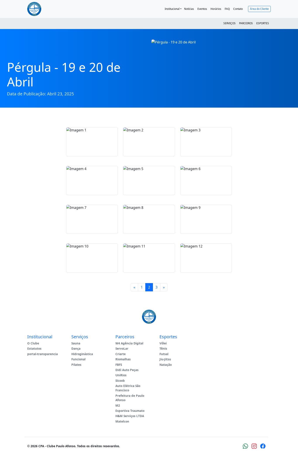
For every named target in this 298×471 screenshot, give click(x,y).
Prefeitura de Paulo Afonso (129, 398)
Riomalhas (123, 359)
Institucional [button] (172, 9)
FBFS (118, 365)
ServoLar (121, 348)
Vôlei (163, 343)
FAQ (227, 9)
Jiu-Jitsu (165, 359)
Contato (238, 9)
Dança (75, 348)
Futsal (163, 354)
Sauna (75, 343)
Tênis (163, 348)
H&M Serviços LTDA (129, 416)
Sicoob (120, 380)
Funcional (78, 359)
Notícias (189, 9)
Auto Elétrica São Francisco (127, 388)
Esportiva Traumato (129, 411)
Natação (165, 365)
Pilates (76, 365)
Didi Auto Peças (127, 370)
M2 (117, 405)
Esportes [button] (262, 23)
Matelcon (122, 421)
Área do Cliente (259, 9)
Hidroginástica (82, 354)
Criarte (120, 354)
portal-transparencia (42, 354)
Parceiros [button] (246, 23)
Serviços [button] (229, 23)
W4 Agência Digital (129, 343)
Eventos (202, 9)
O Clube (33, 343)
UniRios (121, 375)
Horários (216, 9)
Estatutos (34, 348)
